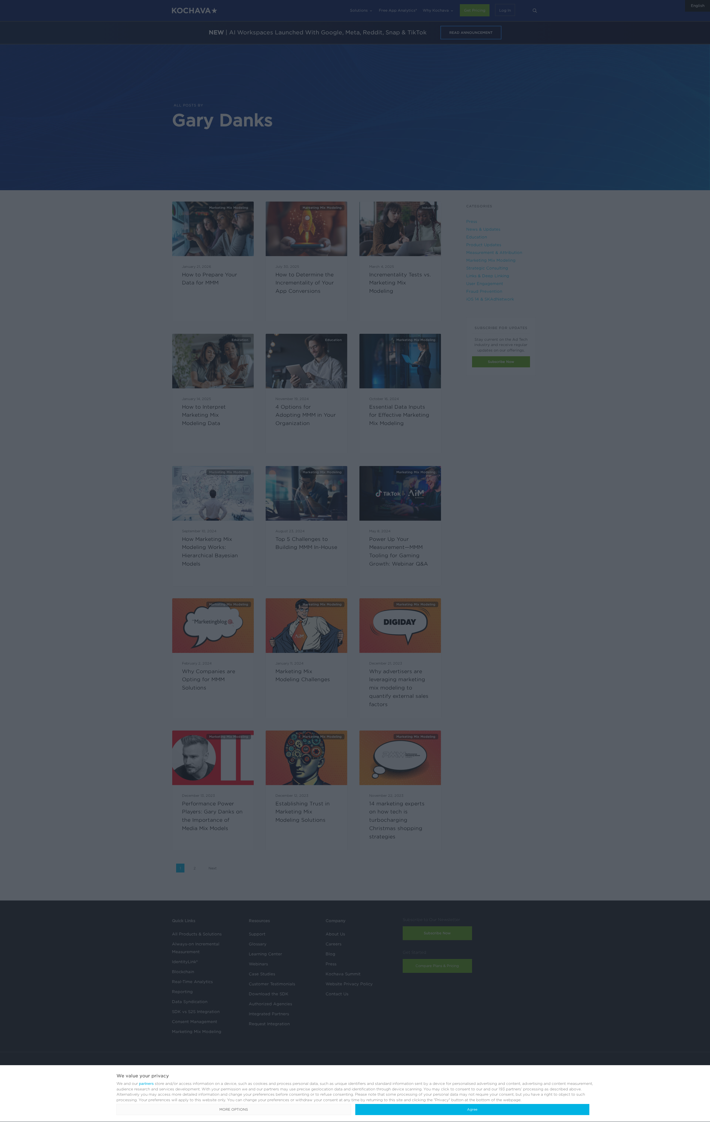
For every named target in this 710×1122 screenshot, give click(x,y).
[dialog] (355, 1093)
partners (146, 1083)
